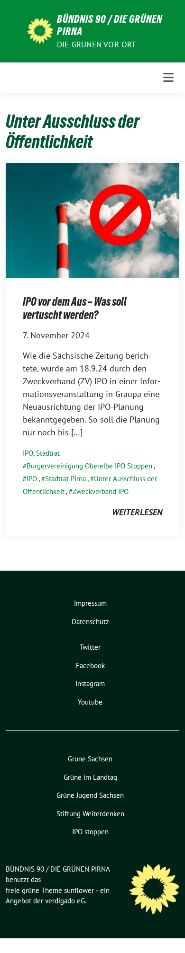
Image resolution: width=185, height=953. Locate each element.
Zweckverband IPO (101, 491)
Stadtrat (48, 453)
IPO (28, 453)
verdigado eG (65, 900)
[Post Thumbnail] (92, 219)
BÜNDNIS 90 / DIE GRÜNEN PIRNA (109, 25)
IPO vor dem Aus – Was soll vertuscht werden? (75, 308)
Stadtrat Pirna (65, 478)
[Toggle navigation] (168, 78)
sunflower (79, 890)
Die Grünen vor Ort (96, 44)
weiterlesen (137, 512)
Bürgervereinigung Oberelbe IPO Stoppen (89, 465)
